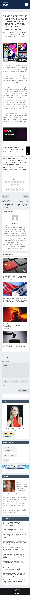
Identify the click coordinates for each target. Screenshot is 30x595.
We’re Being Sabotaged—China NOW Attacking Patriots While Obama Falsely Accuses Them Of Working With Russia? (14, 276)
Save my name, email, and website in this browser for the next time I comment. (15, 386)
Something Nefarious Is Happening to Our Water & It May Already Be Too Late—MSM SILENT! (14, 581)
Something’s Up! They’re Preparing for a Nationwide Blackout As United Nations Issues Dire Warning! (14, 574)
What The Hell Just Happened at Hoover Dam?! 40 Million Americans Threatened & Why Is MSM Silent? (14, 524)
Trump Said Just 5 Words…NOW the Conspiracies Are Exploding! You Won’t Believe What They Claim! (13, 562)
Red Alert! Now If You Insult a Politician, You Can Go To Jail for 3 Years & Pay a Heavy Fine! (15, 549)
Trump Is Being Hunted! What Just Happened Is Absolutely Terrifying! (12, 568)
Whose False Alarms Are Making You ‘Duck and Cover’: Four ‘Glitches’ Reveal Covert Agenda (14, 325)
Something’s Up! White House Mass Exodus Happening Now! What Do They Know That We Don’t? (14, 536)
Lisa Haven (11, 32)
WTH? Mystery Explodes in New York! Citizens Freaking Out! (13, 529)
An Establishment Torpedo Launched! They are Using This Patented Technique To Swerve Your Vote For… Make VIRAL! (14, 346)
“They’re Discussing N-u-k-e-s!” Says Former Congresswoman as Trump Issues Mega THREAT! (15, 556)
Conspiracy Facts (13, 34)
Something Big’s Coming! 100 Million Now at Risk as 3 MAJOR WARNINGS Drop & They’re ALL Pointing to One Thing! (15, 542)
